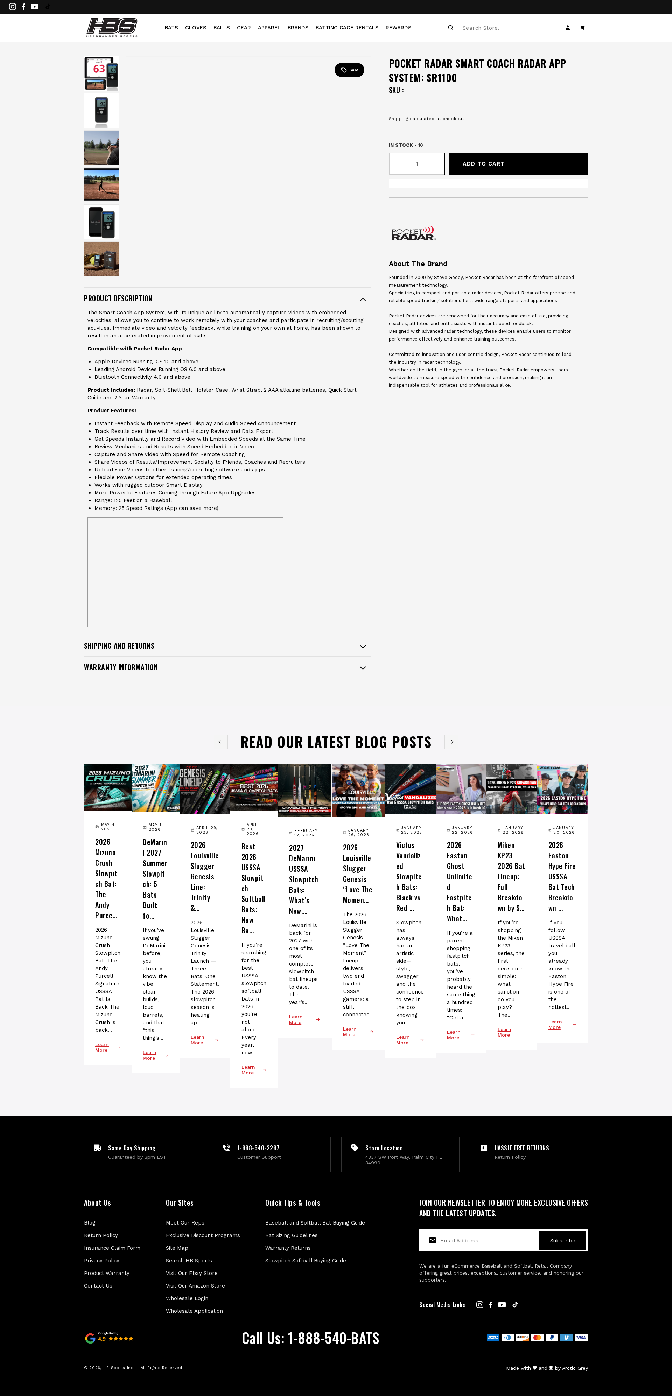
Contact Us (98, 1286)
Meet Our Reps (185, 1223)
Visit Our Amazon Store (195, 1286)
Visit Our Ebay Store (192, 1273)
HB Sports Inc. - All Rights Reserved (143, 1368)
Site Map (177, 1248)
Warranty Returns (288, 1248)
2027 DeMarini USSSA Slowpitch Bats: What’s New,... (303, 879)
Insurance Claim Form (112, 1248)
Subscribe (562, 1240)
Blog (90, 1223)
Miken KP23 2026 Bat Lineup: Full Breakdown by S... (511, 876)
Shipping (398, 118)
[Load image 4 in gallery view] (101, 184)
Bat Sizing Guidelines (291, 1235)
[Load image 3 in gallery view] (101, 147)
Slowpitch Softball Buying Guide (305, 1260)
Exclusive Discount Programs (203, 1235)
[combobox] (500, 28)
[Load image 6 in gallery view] (101, 258)
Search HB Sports (189, 1260)
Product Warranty (107, 1273)
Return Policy (101, 1235)
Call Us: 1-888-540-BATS (310, 1337)
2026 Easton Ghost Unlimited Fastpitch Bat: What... (459, 882)
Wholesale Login (187, 1298)
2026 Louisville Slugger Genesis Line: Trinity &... (205, 876)
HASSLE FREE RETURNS (522, 1148)
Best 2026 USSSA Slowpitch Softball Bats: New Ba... (253, 888)
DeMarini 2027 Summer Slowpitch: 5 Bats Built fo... (155, 879)
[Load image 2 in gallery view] (101, 110)
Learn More (102, 1047)
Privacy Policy (101, 1260)
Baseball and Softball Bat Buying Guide (315, 1223)
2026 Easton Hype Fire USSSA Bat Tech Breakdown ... (562, 876)
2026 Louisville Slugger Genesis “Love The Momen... (358, 873)
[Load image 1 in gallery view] (101, 73)
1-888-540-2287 (258, 1148)
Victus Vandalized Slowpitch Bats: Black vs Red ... (409, 876)
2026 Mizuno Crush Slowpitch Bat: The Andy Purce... (106, 878)
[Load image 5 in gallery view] (101, 221)
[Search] (450, 28)
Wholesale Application (194, 1311)
